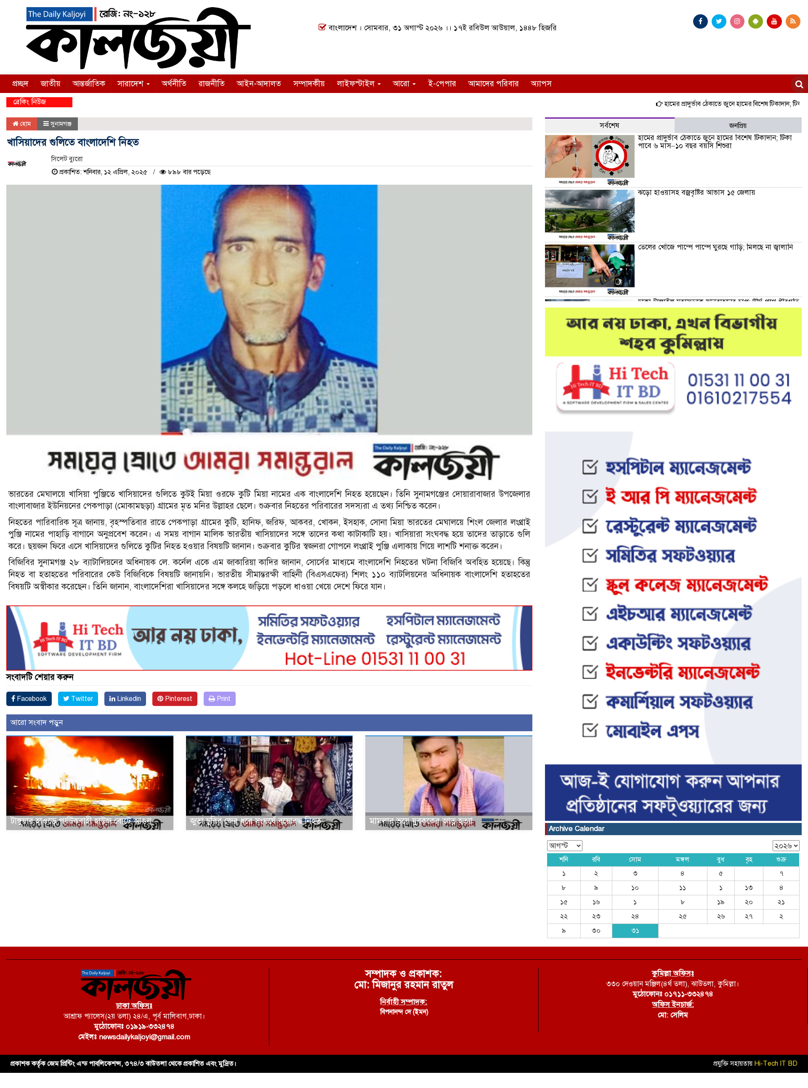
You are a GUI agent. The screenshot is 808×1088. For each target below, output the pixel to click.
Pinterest (177, 699)
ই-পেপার (442, 83)
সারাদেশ (131, 83)
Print (223, 699)
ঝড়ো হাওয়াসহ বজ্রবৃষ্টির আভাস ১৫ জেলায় (696, 192)
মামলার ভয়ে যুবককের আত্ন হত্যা (421, 821)
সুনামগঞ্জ (61, 123)
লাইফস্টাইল (357, 83)
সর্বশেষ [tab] (609, 125)
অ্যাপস (541, 83)
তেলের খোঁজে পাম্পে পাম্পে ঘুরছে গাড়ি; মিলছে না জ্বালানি (715, 247)
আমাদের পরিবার (493, 83)
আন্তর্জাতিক (89, 83)
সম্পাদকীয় (309, 83)
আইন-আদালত (259, 83)
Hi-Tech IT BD (775, 1063)
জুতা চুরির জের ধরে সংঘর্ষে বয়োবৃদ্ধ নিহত (255, 821)
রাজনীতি (212, 83)
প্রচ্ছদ (20, 83)
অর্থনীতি (174, 83)
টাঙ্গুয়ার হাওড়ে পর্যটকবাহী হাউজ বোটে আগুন (81, 821)
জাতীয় (51, 83)
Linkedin (128, 699)
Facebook (31, 699)
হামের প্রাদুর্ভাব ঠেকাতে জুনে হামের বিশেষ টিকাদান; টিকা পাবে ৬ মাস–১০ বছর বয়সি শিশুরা (715, 141)
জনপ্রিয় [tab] (738, 126)
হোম (25, 123)
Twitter (81, 699)
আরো (402, 83)
